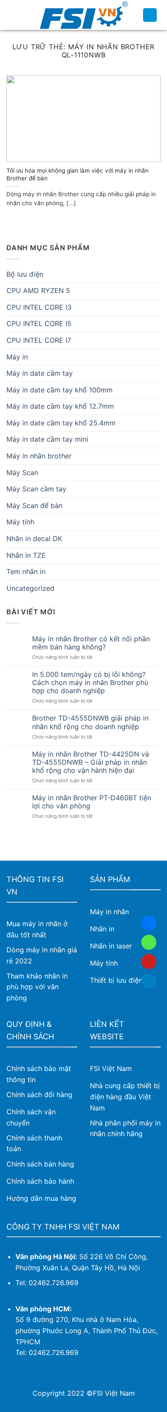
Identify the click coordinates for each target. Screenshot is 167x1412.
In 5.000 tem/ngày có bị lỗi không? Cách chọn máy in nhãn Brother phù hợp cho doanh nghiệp (90, 682)
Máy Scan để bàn (34, 505)
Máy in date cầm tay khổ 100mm (59, 390)
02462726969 (148, 942)
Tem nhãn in (25, 571)
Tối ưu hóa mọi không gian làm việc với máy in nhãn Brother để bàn (77, 174)
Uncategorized (30, 588)
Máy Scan (22, 472)
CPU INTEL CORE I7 (38, 340)
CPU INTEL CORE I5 (39, 323)
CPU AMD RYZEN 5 (38, 290)
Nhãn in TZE (26, 555)
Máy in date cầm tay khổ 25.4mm (61, 423)
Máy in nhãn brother (39, 456)
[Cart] (150, 15)
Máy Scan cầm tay (36, 489)
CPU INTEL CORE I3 (39, 307)
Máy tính (20, 522)
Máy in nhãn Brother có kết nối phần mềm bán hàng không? (91, 643)
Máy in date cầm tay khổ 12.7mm (60, 406)
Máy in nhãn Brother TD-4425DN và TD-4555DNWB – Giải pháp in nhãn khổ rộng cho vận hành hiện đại (90, 762)
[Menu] (11, 14)
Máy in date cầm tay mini (47, 439)
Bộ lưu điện (24, 274)
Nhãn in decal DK (34, 538)
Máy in (17, 357)
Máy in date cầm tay (39, 373)
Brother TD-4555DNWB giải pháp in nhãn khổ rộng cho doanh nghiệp (90, 722)
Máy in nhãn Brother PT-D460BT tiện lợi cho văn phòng (91, 802)
